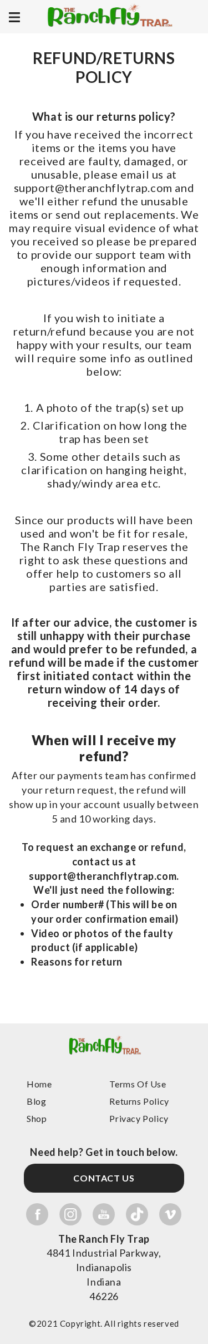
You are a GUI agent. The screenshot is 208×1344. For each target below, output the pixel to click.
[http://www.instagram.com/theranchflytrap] (70, 1214)
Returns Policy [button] (139, 1101)
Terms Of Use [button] (137, 1084)
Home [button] (39, 1084)
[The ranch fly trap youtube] (104, 1214)
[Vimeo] (170, 1214)
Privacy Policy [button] (138, 1118)
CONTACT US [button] (103, 1178)
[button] (104, 1064)
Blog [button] (36, 1101)
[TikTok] (137, 1214)
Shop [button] (37, 1118)
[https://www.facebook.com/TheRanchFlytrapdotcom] (37, 1214)
